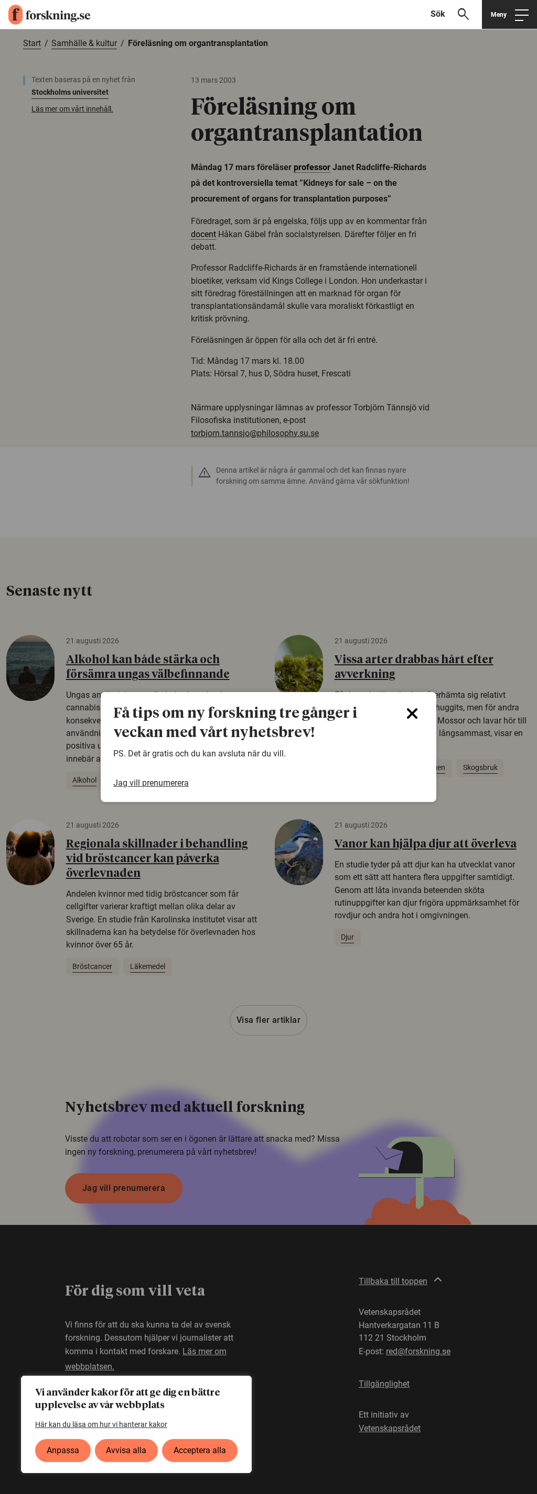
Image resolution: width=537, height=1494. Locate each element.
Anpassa (63, 1450)
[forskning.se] (45, 15)
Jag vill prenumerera (151, 783)
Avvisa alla (126, 1450)
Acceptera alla (200, 1450)
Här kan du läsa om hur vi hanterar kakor (101, 1424)
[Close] (412, 713)
